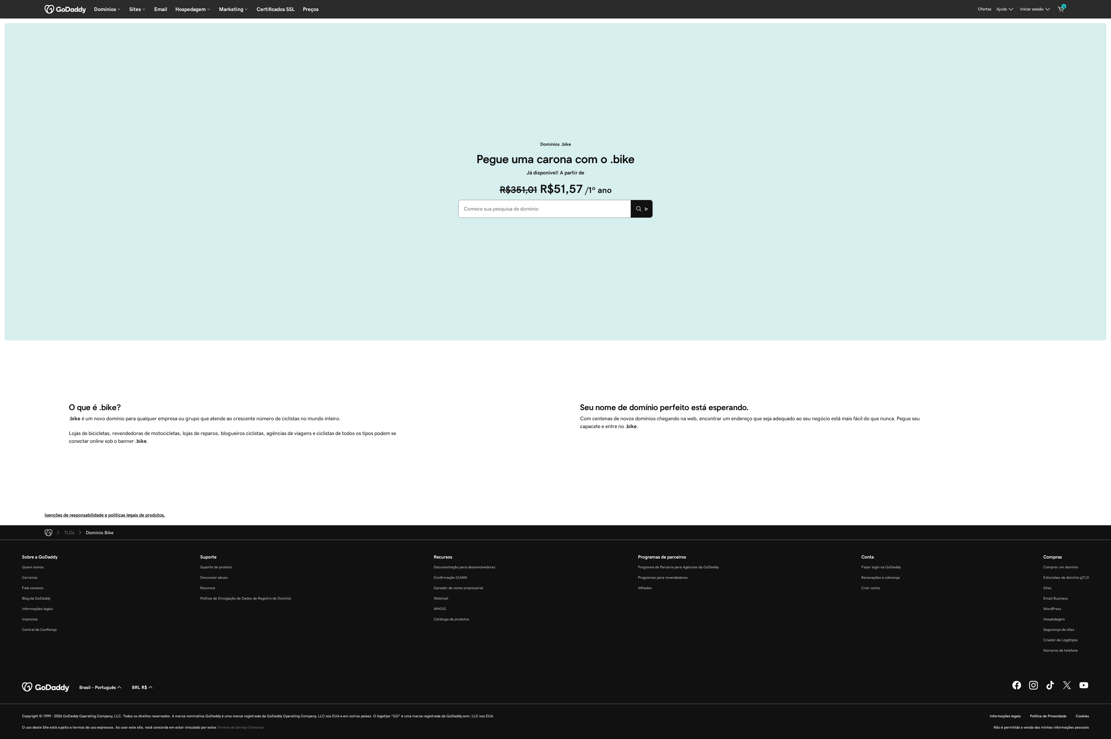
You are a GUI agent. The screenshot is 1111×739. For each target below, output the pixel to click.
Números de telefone (1060, 650)
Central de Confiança (39, 629)
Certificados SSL (276, 9)
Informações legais (37, 609)
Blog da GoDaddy (36, 598)
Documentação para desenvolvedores (464, 567)
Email (160, 9)
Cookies (1082, 716)
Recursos (207, 588)
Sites (1047, 588)
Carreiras (30, 577)
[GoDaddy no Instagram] (1033, 688)
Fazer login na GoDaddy (881, 567)
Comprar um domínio (1060, 567)
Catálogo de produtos (451, 619)
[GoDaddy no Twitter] (1067, 688)
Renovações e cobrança (880, 577)
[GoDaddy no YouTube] (1084, 688)
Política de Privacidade (1048, 716)
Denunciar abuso (214, 577)
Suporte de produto (216, 567)
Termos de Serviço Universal (240, 727)
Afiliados (645, 588)
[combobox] (544, 209)
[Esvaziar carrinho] (1061, 9)
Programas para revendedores (663, 577)
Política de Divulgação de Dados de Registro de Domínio (245, 598)
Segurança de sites (1058, 629)
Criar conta (870, 588)
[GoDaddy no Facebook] (1016, 688)
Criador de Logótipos (1060, 640)
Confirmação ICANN (450, 577)
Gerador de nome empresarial (458, 588)
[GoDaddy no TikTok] (1050, 688)
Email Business (1055, 598)
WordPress (1052, 609)
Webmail (441, 598)
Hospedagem (1054, 619)
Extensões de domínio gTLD (1066, 577)
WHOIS (440, 609)
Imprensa (30, 619)
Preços (311, 9)
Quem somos (33, 567)
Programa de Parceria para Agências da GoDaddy (678, 567)
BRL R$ (139, 687)
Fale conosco (32, 588)
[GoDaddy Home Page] (46, 687)
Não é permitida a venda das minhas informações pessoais (1041, 727)
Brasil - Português (97, 687)
